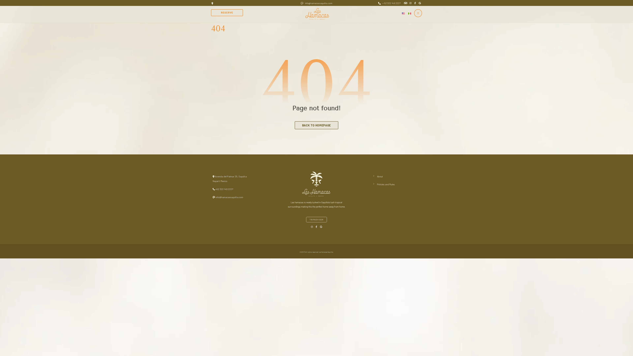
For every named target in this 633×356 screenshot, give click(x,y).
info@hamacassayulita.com (229, 197)
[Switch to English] (403, 13)
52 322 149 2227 (225, 189)
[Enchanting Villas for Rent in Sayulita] (318, 14)
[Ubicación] (321, 226)
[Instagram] (312, 226)
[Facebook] (316, 226)
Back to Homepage (316, 125)
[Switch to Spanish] (410, 13)
